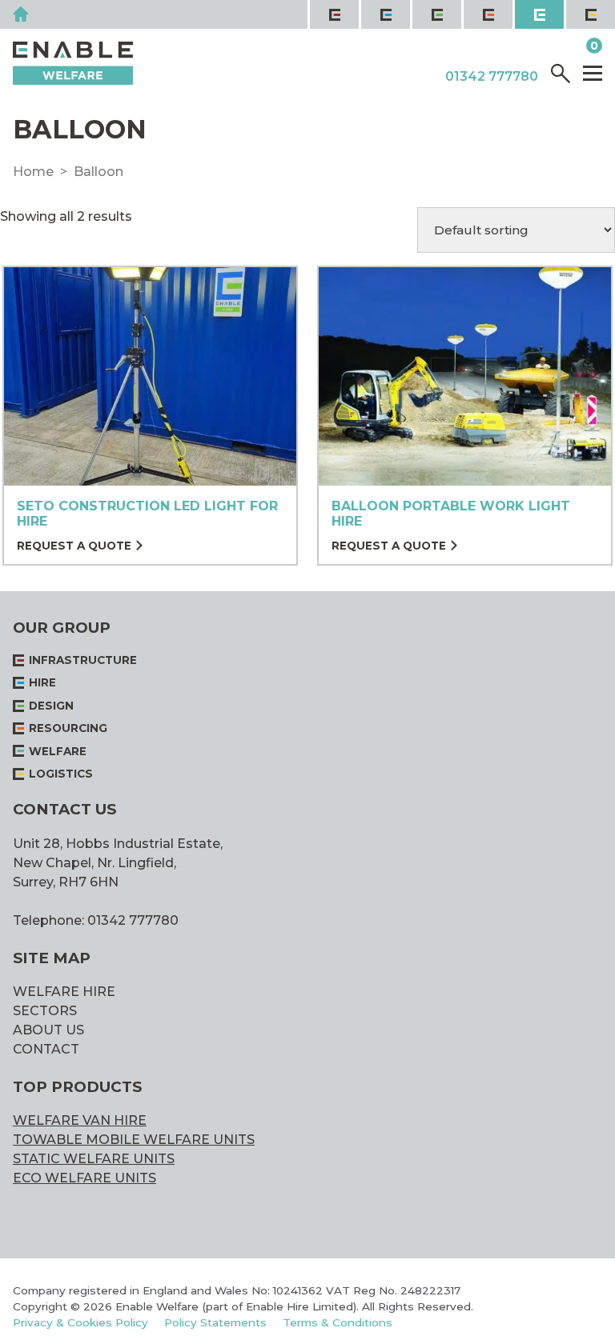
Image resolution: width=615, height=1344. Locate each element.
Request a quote (74, 546)
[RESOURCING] (486, 14)
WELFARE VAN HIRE (80, 1120)
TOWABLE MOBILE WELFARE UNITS (134, 1139)
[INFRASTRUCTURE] (333, 14)
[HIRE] (384, 14)
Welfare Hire (64, 991)
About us (48, 1030)
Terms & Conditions (337, 1322)
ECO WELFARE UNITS (84, 1178)
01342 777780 (491, 76)
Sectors (45, 1010)
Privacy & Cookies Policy (80, 1322)
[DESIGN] (435, 14)
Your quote (543, 46)
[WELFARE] (538, 14)
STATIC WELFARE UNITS (94, 1158)
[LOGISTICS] (589, 14)
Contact (46, 1049)
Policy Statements (215, 1322)
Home (33, 171)
